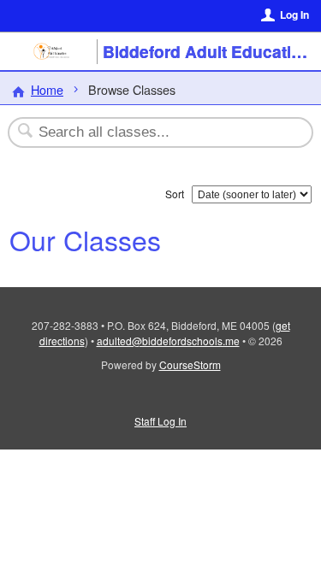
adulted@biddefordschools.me (168, 340)
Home (47, 89)
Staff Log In (160, 421)
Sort (174, 193)
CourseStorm (190, 364)
